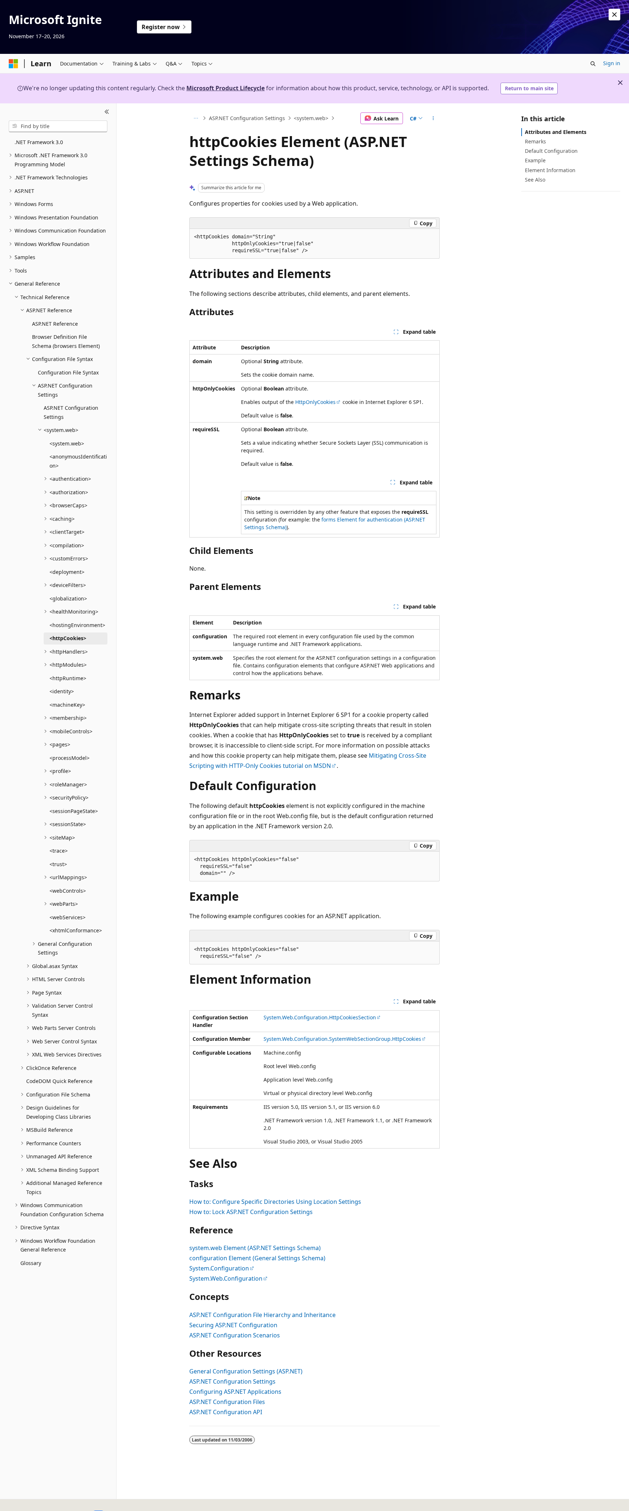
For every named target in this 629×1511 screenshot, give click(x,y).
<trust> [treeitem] (58, 864)
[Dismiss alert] (614, 14)
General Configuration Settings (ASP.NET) (245, 1371)
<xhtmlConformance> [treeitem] (76, 930)
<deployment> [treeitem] (67, 571)
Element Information (550, 170)
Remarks (535, 141)
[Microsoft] (13, 63)
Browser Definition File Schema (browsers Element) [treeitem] (66, 341)
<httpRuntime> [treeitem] (68, 678)
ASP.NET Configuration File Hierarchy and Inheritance (262, 1315)
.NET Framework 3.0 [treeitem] (39, 142)
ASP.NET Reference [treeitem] (55, 323)
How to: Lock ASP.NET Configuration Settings (251, 1212)
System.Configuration (219, 1268)
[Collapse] (106, 112)
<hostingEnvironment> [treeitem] (77, 625)
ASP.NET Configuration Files (227, 1402)
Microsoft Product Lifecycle (225, 88)
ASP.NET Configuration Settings (247, 118)
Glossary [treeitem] (30, 1263)
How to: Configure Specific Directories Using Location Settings (275, 1202)
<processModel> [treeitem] (70, 757)
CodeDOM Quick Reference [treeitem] (59, 1081)
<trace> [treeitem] (59, 850)
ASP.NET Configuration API (225, 1412)
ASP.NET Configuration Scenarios (234, 1335)
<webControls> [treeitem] (68, 890)
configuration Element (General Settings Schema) (257, 1258)
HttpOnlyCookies (315, 401)
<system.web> (311, 118)
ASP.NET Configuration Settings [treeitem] (71, 412)
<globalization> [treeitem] (68, 598)
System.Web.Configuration (225, 1278)
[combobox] (58, 126)
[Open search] (593, 63)
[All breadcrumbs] (195, 118)
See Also (535, 179)
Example (535, 160)
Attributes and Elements (555, 131)
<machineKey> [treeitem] (67, 704)
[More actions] (433, 118)
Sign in (611, 63)
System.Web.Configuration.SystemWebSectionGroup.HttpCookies (342, 1038)
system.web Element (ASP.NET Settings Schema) (255, 1248)
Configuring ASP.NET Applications (235, 1392)
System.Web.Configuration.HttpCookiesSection (320, 1017)
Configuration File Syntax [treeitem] (68, 372)
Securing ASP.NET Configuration (233, 1325)
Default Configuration (551, 150)
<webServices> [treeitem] (68, 917)
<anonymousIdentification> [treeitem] (78, 461)
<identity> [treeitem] (62, 691)
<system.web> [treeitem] (67, 443)
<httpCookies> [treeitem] (68, 638)
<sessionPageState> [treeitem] (74, 811)
